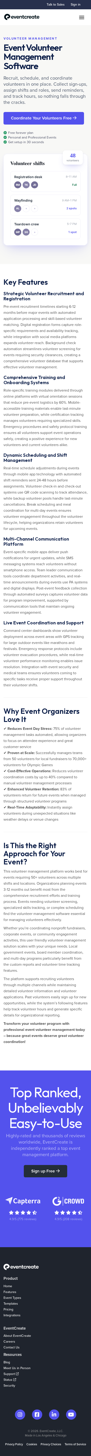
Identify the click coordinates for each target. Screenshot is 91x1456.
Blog (7, 1362)
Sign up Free (43, 1171)
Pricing (8, 1309)
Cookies (31, 1444)
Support (10, 1374)
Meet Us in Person (17, 1368)
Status (8, 1380)
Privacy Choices (51, 1444)
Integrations (12, 1315)
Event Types (12, 1298)
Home (8, 1286)
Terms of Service (75, 1444)
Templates (11, 1304)
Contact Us (12, 1347)
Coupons (10, 1321)
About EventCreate (17, 1336)
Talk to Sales (56, 5)
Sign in (75, 5)
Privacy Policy (14, 1444)
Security (9, 1386)
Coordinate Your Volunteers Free (42, 118)
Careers (9, 1342)
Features (10, 1292)
